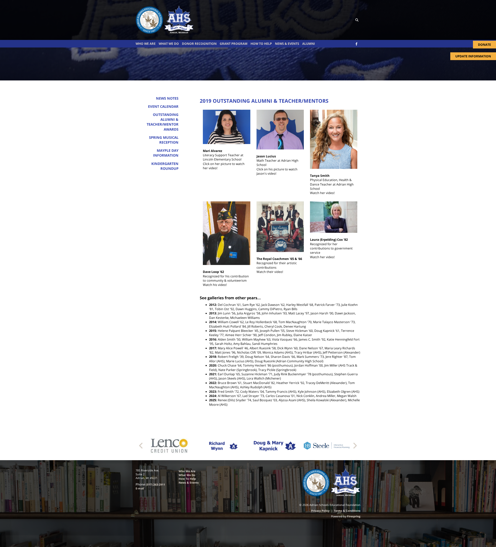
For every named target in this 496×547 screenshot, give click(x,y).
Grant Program (233, 43)
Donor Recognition (199, 43)
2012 (212, 305)
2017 (212, 348)
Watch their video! (270, 272)
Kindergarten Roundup (164, 166)
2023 (212, 391)
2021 (212, 374)
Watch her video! (322, 193)
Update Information (473, 56)
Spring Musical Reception (163, 140)
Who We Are (146, 43)
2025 (212, 400)
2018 (212, 357)
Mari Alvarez (212, 151)
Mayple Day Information (165, 153)
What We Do (169, 43)
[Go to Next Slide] (354, 446)
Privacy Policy (320, 510)
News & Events (287, 43)
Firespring (353, 516)
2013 (212, 313)
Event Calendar (163, 106)
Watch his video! (215, 285)
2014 (212, 322)
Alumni (308, 43)
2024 (212, 396)
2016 (212, 339)
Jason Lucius (266, 156)
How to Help (187, 479)
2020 (212, 365)
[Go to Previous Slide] (141, 446)
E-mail (140, 488)
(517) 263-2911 (155, 484)
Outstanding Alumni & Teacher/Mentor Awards (162, 122)
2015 (212, 331)
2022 (212, 383)
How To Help (261, 43)
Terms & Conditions (347, 510)
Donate (484, 44)
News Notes (167, 98)
